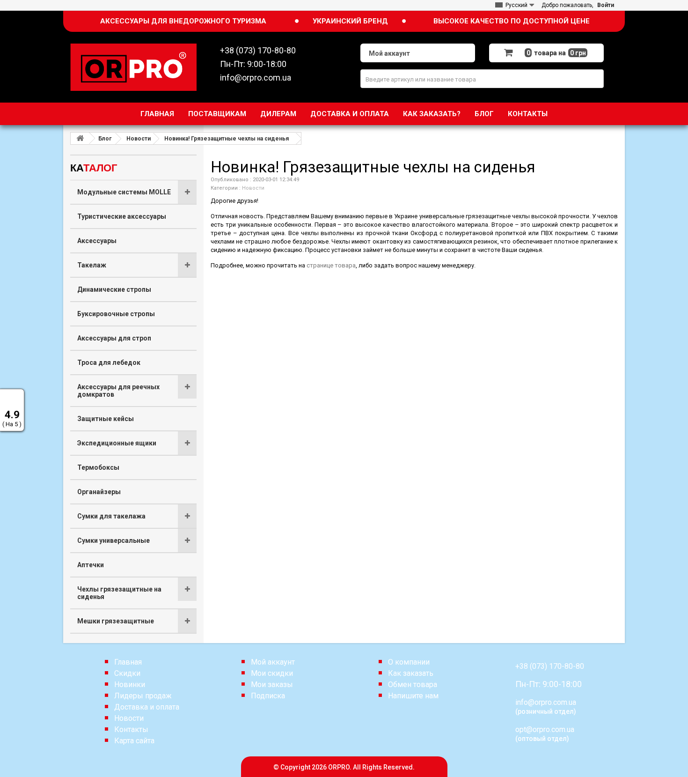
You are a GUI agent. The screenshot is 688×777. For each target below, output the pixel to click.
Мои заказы (272, 684)
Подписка (268, 695)
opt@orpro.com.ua (544, 729)
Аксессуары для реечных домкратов (118, 390)
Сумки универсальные (113, 540)
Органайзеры (99, 492)
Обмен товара (412, 684)
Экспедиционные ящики (116, 443)
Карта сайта (134, 740)
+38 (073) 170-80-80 (549, 666)
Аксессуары (97, 240)
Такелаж (91, 265)
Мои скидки (272, 673)
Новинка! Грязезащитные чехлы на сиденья (226, 138)
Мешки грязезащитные (115, 621)
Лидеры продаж (143, 695)
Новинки (129, 684)
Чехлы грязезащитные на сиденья (119, 592)
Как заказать (410, 673)
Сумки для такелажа (111, 516)
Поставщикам (217, 114)
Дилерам (278, 114)
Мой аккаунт (273, 662)
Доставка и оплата (349, 114)
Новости (138, 138)
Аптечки (90, 565)
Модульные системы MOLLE (124, 192)
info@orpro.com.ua (545, 702)
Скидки (127, 673)
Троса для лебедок (108, 362)
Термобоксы (98, 467)
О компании (409, 662)
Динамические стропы (114, 289)
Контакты (528, 114)
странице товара (331, 265)
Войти (605, 5)
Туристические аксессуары (121, 216)
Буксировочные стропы (116, 314)
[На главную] (80, 138)
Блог (484, 114)
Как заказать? (432, 114)
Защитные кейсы (105, 418)
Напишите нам (413, 695)
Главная (157, 114)
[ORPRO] (133, 66)
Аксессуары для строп (114, 338)
